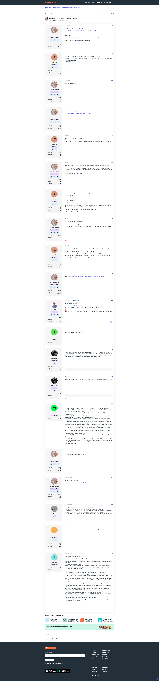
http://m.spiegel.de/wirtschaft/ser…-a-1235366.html (77, 482)
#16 (112, 450)
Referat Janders (53, 20)
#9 (112, 245)
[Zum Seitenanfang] (157, 679)
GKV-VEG (76, 64)
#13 (112, 349)
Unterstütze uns (51, 647)
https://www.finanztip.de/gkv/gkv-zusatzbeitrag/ (76, 305)
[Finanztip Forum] (51, 2)
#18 (112, 504)
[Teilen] (113, 14)
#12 (112, 328)
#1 (112, 25)
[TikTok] (99, 675)
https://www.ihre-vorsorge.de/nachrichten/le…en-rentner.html (89, 276)
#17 (112, 477)
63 (51, 13)
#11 (112, 300)
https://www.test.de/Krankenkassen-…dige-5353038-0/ (78, 113)
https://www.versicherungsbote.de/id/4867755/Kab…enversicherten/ (81, 30)
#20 (112, 553)
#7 (112, 190)
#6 (112, 162)
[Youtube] (93, 675)
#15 (112, 403)
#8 (112, 218)
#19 (112, 526)
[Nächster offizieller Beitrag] (111, 322)
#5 (112, 135)
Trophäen (50, 44)
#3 (112, 80)
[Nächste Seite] (54, 13)
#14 (112, 376)
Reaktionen (50, 43)
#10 (112, 273)
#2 (112, 53)
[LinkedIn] (102, 675)
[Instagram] (96, 675)
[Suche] (113, 2)
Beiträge (50, 46)
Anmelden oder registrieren (104, 2)
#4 (112, 108)
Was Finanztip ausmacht (53, 628)
